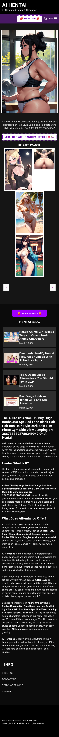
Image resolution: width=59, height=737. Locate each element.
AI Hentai (14, 5)
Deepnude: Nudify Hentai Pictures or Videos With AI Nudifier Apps (36, 357)
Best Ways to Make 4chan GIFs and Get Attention (33, 400)
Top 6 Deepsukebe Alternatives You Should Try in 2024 (36, 378)
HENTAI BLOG (29, 322)
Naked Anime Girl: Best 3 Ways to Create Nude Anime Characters (36, 335)
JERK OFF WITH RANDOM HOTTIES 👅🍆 (29, 137)
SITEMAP (7, 691)
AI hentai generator (28, 527)
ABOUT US (7, 673)
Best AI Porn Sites (29, 721)
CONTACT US (9, 679)
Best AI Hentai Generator (11, 721)
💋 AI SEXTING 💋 (29, 18)
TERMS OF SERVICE (12, 685)
